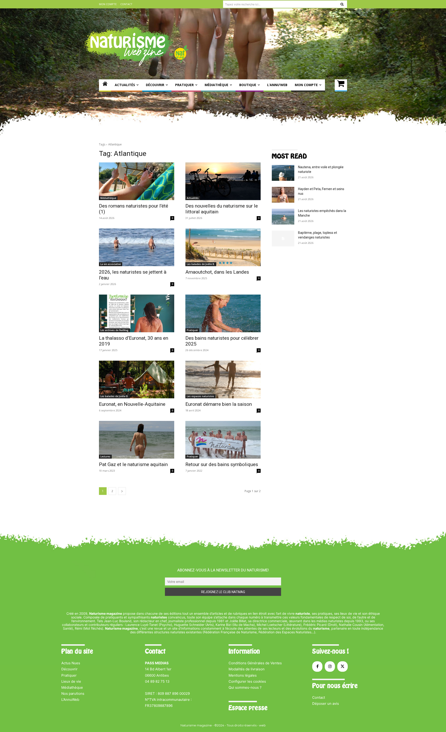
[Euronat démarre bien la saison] (223, 379)
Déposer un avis (325, 703)
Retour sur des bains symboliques (221, 464)
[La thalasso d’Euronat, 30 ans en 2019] (136, 313)
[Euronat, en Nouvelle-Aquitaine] (136, 379)
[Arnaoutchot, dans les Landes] (223, 247)
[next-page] (122, 491)
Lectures (105, 456)
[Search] (342, 4)
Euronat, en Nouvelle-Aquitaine (132, 404)
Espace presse (248, 707)
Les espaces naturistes (200, 396)
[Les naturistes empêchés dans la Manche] (283, 217)
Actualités (193, 198)
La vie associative (110, 264)
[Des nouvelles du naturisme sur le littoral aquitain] (223, 181)
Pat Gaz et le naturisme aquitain (133, 464)
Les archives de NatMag (114, 330)
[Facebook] (317, 666)
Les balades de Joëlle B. (201, 264)
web (262, 725)
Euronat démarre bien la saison (218, 404)
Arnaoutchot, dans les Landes (217, 272)
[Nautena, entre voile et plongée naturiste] (283, 173)
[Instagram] (330, 666)
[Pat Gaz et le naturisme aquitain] (136, 440)
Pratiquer (192, 330)
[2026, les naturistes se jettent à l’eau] (136, 247)
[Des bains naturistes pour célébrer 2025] (223, 313)
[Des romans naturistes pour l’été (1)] (136, 181)
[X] (342, 666)
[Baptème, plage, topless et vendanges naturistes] (283, 238)
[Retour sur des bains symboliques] (223, 440)
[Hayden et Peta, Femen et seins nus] (283, 195)
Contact (318, 697)
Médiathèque (108, 198)
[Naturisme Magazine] (136, 46)
